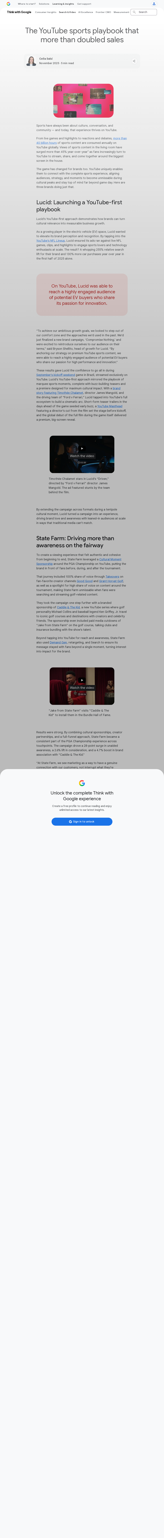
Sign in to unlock (83, 821)
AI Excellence (85, 12)
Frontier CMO (103, 12)
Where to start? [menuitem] (27, 3)
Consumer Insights (45, 12)
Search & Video (67, 12)
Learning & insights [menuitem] (63, 3)
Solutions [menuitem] (44, 3)
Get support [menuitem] (84, 3)
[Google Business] (8, 3)
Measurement (121, 12)
